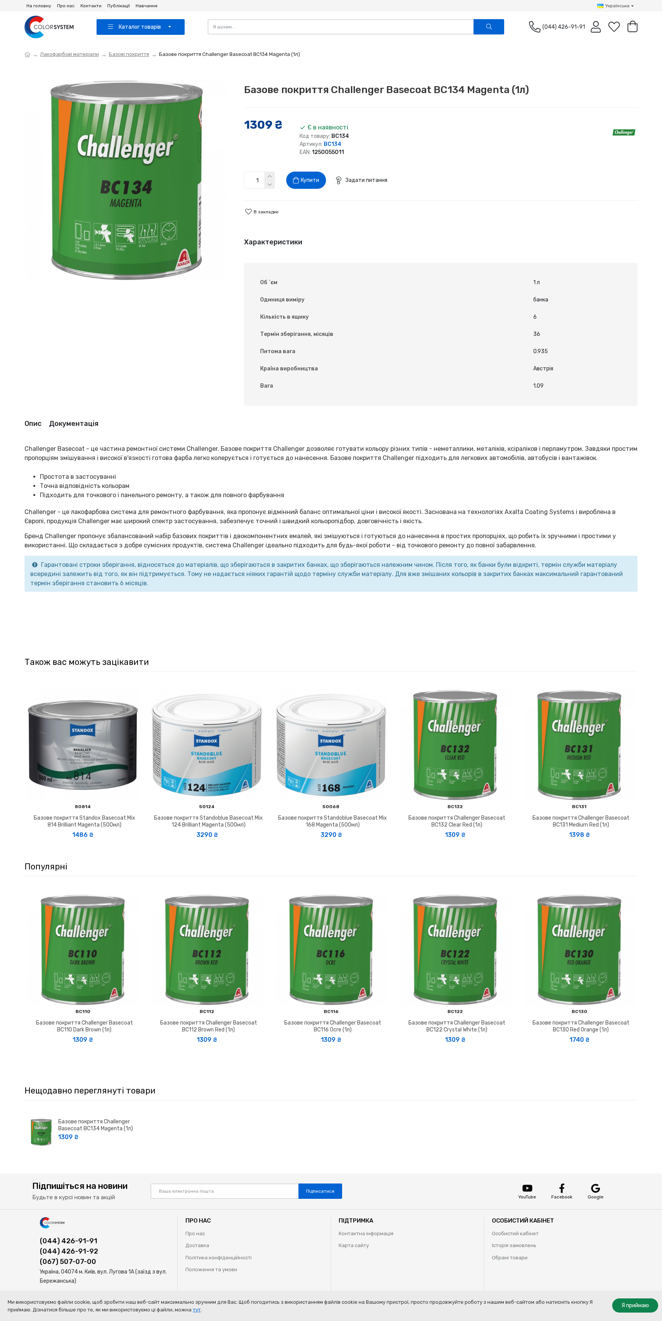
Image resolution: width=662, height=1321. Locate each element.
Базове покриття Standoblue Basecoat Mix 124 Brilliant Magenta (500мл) (208, 821)
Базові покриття (129, 54)
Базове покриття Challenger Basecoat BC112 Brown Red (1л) (208, 1026)
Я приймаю (635, 1305)
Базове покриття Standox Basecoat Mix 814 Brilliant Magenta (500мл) (84, 821)
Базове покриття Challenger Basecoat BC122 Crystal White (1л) (456, 1026)
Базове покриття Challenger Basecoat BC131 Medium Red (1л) (581, 821)
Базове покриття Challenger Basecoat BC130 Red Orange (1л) (581, 1026)
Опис (33, 423)
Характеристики (273, 242)
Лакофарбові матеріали (69, 54)
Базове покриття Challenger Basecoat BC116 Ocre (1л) (332, 1026)
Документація (73, 423)
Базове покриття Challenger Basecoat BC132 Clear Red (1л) (456, 821)
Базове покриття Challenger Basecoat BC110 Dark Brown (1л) (84, 1026)
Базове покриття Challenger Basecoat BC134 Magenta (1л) (95, 1125)
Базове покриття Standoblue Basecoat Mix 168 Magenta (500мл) (332, 821)
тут (197, 1310)
